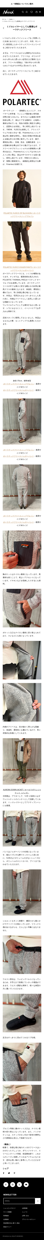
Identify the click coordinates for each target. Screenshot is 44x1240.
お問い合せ (25, 1216)
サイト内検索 (7, 1212)
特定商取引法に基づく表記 (11, 1223)
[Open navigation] (40, 11)
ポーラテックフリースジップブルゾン (18, 384)
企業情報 (24, 1208)
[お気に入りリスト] (32, 12)
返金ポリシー (7, 1227)
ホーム (4, 19)
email (7, 1201)
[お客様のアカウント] (26, 11)
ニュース (24, 1212)
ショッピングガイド (9, 1208)
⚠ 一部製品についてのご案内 (22, 4)
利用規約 (6, 1216)
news (11, 19)
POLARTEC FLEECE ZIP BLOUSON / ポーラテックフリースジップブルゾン (22, 214)
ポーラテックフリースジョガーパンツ (18, 390)
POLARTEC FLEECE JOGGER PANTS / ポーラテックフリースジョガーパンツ (22, 269)
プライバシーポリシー (29, 1219)
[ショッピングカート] (36, 11)
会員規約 (6, 1219)
